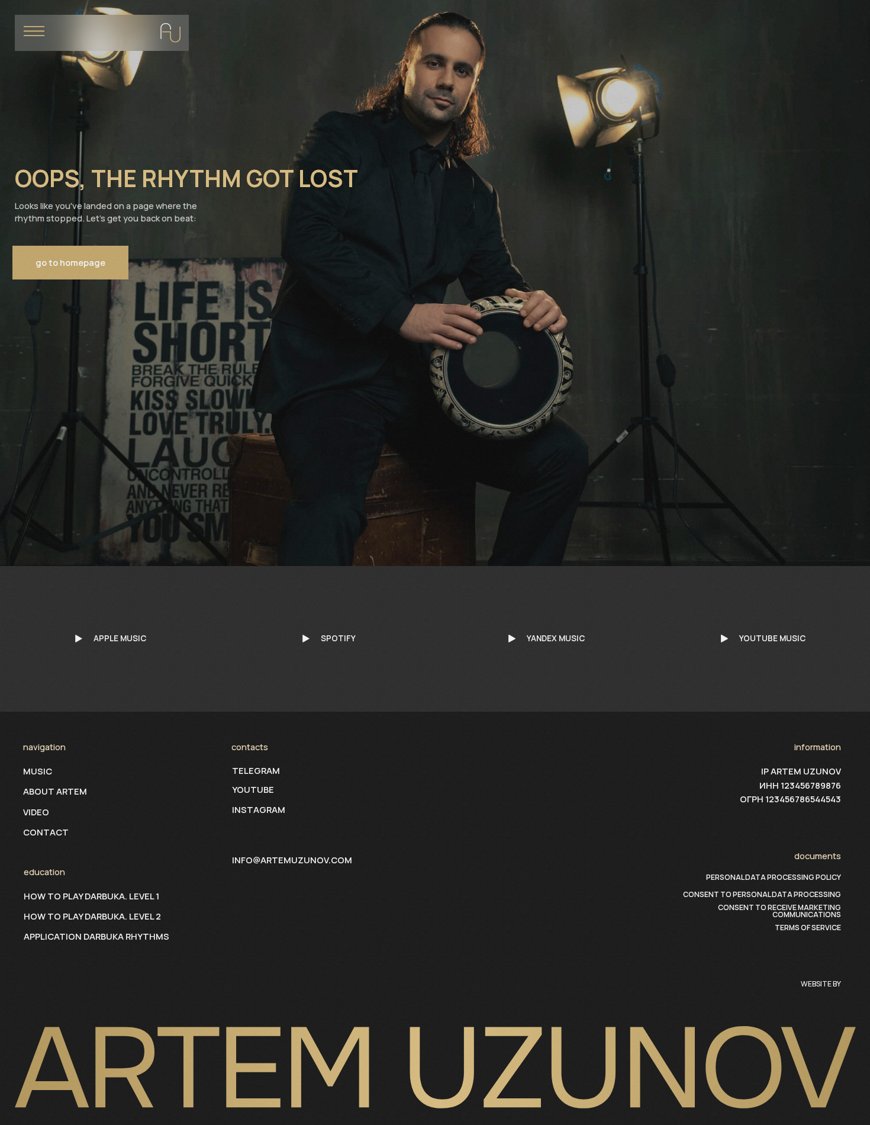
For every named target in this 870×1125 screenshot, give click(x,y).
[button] (102, 33)
